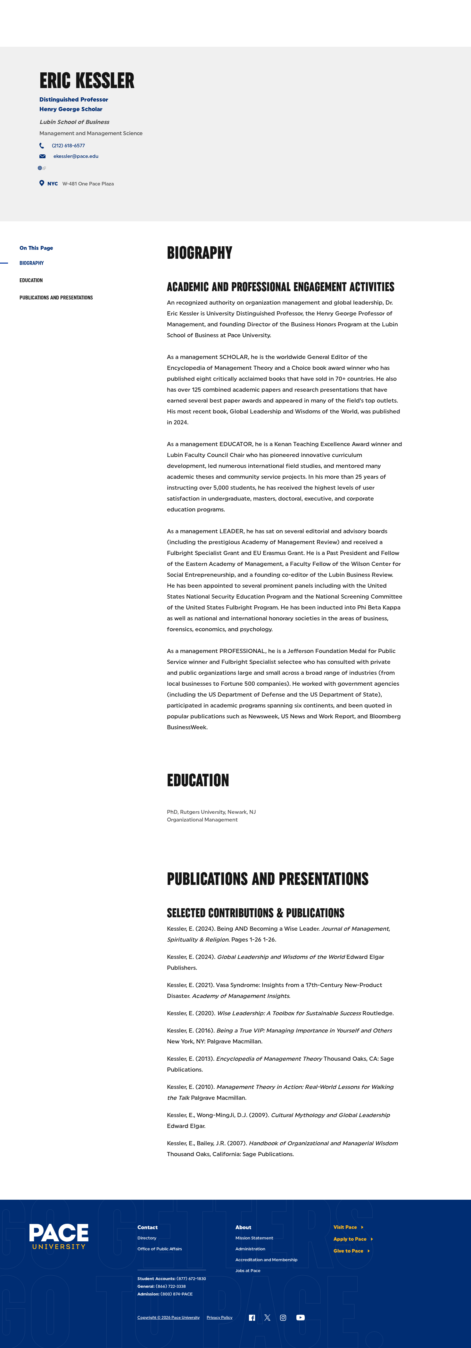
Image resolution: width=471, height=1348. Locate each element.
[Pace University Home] (58, 1237)
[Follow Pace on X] (267, 1317)
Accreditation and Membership (266, 1259)
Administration (250, 1248)
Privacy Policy (219, 1317)
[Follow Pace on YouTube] (300, 1317)
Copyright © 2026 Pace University (168, 1317)
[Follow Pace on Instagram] (283, 1317)
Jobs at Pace (248, 1270)
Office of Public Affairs (159, 1248)
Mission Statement (254, 1238)
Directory (146, 1238)
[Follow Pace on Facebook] (252, 1317)
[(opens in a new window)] (42, 168)
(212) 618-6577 (68, 146)
